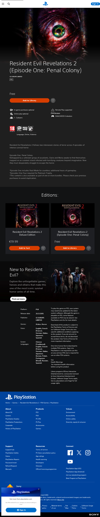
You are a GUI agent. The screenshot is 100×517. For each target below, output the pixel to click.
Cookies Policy (74, 507)
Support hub (9, 450)
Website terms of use (56, 507)
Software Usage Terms (87, 507)
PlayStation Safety (11, 453)
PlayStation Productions (13, 422)
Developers (40, 463)
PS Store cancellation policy (45, 453)
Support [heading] (9, 446)
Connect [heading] (69, 446)
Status (7, 456)
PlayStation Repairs (12, 459)
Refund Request (11, 466)
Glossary (39, 466)
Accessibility (70, 415)
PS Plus (38, 422)
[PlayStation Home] (45, 3)
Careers (8, 415)
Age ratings (40, 456)
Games (15, 403)
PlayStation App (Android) (75, 472)
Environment (70, 412)
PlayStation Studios (12, 419)
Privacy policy (44, 507)
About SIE (8, 412)
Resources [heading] (40, 446)
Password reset (11, 463)
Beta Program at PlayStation (76, 478)
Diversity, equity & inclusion (76, 422)
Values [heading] (69, 409)
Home (7, 403)
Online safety (71, 419)
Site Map (66, 507)
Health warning (41, 459)
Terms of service (42, 450)
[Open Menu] (3, 4)
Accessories (40, 425)
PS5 (37, 412)
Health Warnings (57, 362)
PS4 (37, 415)
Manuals (8, 469)
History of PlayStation (13, 428)
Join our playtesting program (76, 475)
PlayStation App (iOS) (73, 468)
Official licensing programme (46, 469)
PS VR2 (38, 419)
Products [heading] (40, 409)
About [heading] (8, 409)
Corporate (8, 425)
